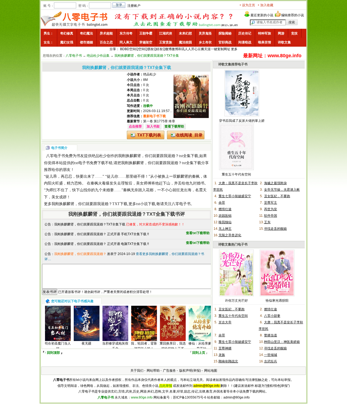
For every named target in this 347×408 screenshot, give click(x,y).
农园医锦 (225, 216)
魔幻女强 (66, 42)
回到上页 (198, 353)
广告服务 (169, 370)
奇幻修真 (66, 33)
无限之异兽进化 (230, 235)
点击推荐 (135, 126)
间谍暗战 (244, 42)
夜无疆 (86, 343)
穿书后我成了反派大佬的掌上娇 (242, 121)
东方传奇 (126, 33)
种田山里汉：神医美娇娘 (282, 342)
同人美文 (126, 42)
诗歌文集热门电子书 (233, 244)
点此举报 (165, 386)
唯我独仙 (225, 222)
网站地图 (210, 370)
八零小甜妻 (272, 316)
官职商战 (225, 42)
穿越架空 (145, 42)
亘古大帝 (225, 322)
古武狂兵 (270, 361)
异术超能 (106, 33)
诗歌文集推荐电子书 (233, 64)
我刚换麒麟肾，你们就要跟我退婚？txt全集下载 (158, 156)
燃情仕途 (225, 209)
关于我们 (136, 370)
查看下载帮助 (174, 126)
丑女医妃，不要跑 (277, 196)
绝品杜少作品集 (98, 56)
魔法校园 (185, 42)
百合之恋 (106, 42)
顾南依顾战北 (228, 361)
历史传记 (244, 33)
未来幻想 (185, 33)
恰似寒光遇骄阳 (277, 300)
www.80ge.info (142, 397)
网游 (281, 33)
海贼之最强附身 (275, 183)
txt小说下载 (145, 204)
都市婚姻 (86, 42)
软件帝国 (270, 216)
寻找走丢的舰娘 (275, 229)
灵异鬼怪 (205, 33)
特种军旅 (264, 33)
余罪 (222, 203)
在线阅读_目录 (189, 135)
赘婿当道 (270, 335)
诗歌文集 (284, 42)
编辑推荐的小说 (292, 15)
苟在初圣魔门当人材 (58, 346)
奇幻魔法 (86, 33)
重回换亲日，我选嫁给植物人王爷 (173, 346)
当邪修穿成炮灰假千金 (115, 346)
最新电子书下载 (154, 116)
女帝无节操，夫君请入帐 (282, 190)
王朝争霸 (145, 33)
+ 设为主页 (247, 5)
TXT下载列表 (149, 135)
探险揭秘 (225, 33)
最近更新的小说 (261, 15)
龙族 (222, 355)
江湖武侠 (165, 33)
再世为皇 (270, 209)
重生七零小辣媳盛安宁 (235, 196)
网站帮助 (153, 370)
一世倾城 (270, 355)
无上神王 (225, 229)
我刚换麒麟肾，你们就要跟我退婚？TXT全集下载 (89, 224)
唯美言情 (264, 42)
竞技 (294, 33)
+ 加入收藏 (265, 5)
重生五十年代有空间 (236, 174)
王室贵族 (165, 42)
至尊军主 (270, 203)
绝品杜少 (149, 74)
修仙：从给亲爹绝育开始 (201, 346)
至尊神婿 (225, 348)
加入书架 (153, 126)
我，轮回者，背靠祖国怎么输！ (144, 346)
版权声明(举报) (190, 370)
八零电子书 (74, 56)
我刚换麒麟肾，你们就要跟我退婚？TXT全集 (146, 56)
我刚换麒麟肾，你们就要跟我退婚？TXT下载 (89, 204)
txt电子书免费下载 (89, 163)
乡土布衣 (205, 42)
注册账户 (133, 6)
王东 (267, 222)
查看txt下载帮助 (198, 233)
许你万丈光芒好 (236, 300)
